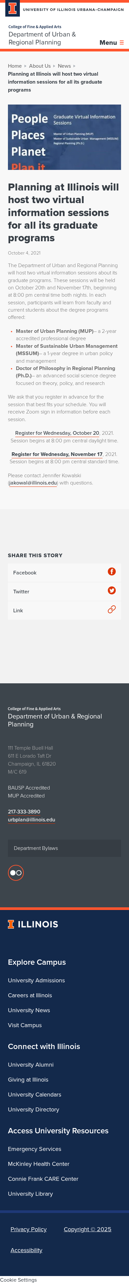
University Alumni (31, 1064)
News (64, 66)
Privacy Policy (29, 1229)
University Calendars (34, 1094)
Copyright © (87, 1229)
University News (29, 1010)
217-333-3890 (24, 811)
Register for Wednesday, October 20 (57, 433)
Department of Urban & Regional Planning (42, 38)
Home (15, 66)
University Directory (33, 1109)
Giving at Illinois (28, 1079)
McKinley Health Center (38, 1164)
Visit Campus (25, 1025)
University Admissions (36, 980)
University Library (30, 1193)
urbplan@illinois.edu (31, 819)
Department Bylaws (36, 848)
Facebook (24, 572)
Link (18, 610)
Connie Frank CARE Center (43, 1178)
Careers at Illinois (30, 995)
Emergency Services (34, 1149)
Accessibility (26, 1250)
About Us (40, 66)
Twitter (21, 591)
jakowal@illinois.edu (33, 483)
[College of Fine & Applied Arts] (54, 27)
